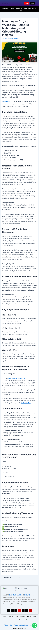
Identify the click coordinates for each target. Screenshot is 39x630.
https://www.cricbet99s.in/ (16, 378)
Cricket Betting (17, 10)
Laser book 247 (19, 8)
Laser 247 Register (10, 8)
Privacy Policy (8, 625)
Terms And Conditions (21, 625)
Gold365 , (12, 595)
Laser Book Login (27, 8)
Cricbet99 (27, 595)
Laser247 (34, 8)
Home (3, 8)
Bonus (23, 10)
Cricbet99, (18, 595)
